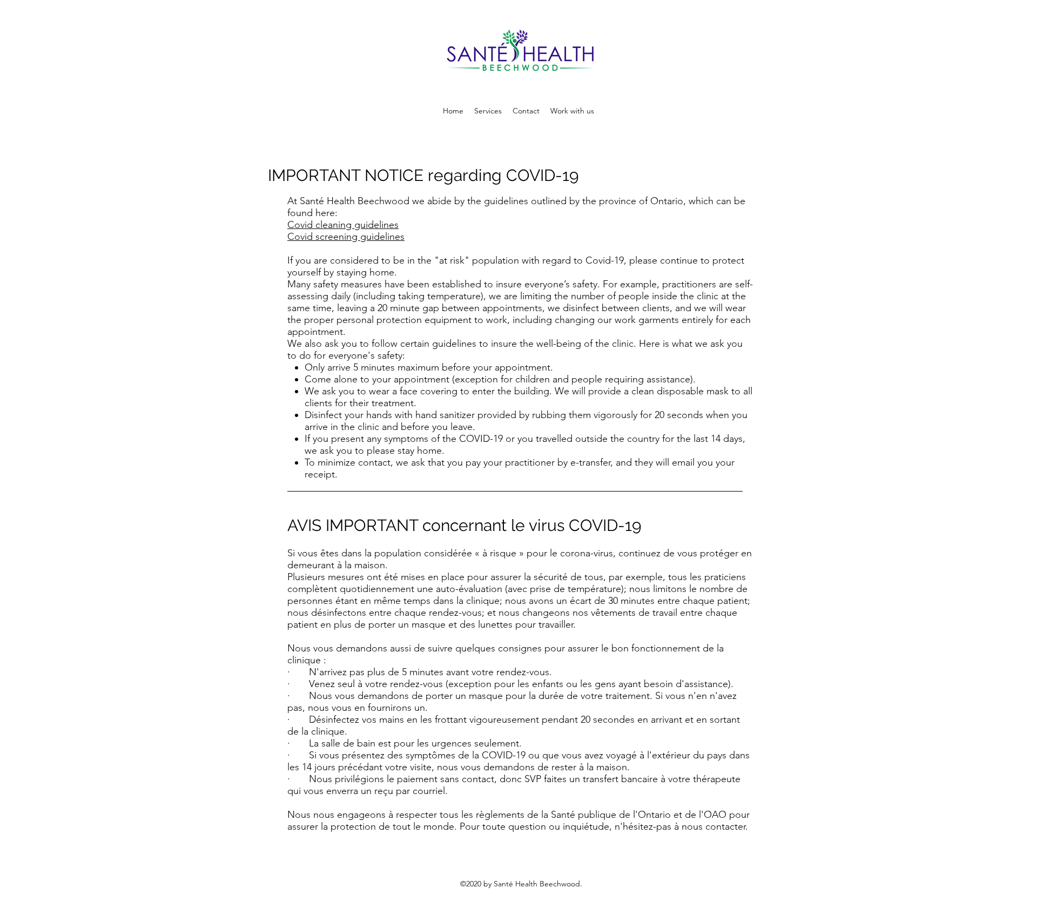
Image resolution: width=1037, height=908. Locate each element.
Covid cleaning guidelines (343, 225)
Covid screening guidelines (346, 237)
